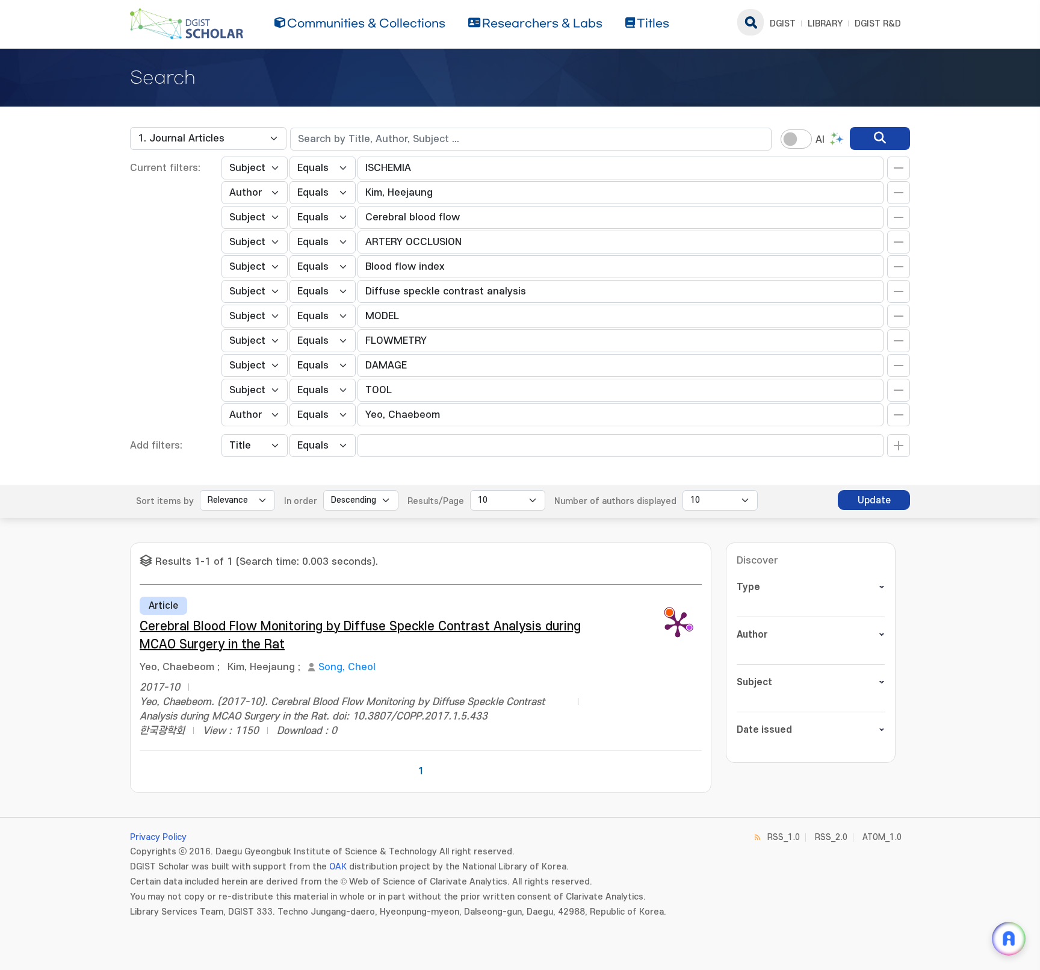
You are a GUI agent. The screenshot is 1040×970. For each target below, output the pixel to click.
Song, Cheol (347, 667)
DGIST (783, 24)
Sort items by (165, 501)
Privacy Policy (158, 837)
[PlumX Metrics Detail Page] (678, 624)
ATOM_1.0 (882, 837)
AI (820, 139)
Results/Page (435, 501)
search (750, 22)
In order (300, 501)
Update (874, 500)
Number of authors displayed (615, 501)
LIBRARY (825, 24)
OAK (338, 867)
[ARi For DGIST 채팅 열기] (1009, 939)
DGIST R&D (878, 24)
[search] (880, 138)
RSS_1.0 (783, 837)
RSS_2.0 (831, 837)
